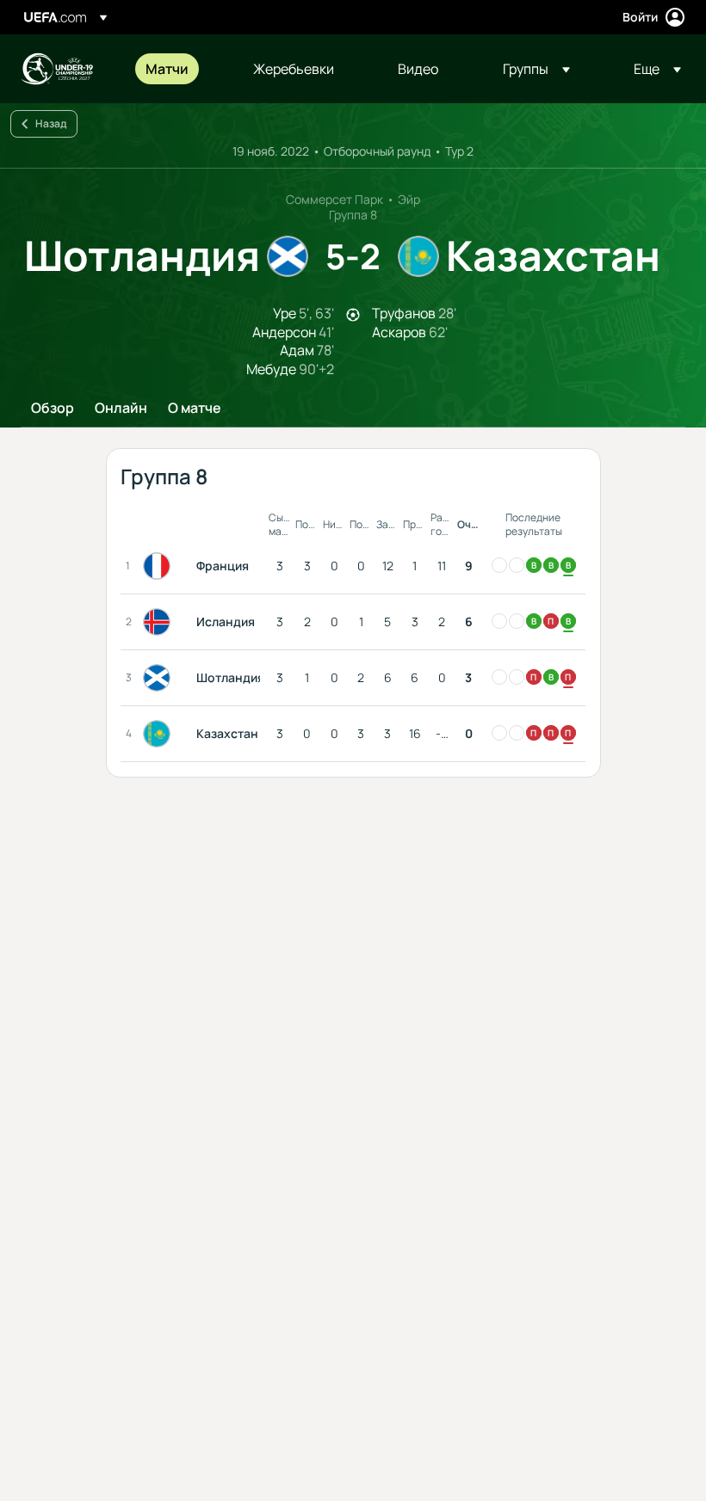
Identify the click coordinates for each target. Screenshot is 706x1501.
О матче (194, 408)
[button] (536, 68)
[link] (167, 68)
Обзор (52, 408)
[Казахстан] (160, 733)
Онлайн (121, 408)
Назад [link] (50, 123)
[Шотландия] (160, 678)
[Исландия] (160, 622)
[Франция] (160, 566)
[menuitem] (177, 68)
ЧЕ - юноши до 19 (57, 68)
